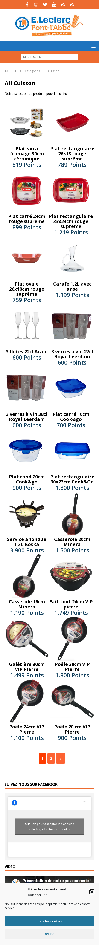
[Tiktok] (63, 4)
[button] (92, 892)
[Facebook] (27, 4)
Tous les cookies (49, 921)
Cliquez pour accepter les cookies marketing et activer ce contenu (49, 826)
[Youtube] (54, 4)
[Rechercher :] (49, 56)
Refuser (49, 934)
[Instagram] (36, 4)
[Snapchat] (72, 4)
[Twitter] (45, 4)
